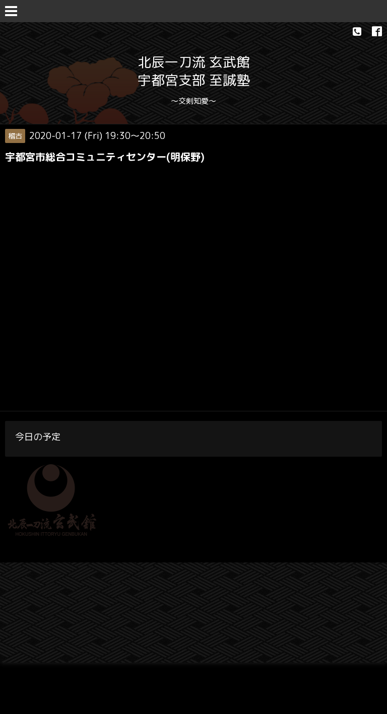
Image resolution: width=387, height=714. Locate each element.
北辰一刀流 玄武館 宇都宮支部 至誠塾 (194, 71)
